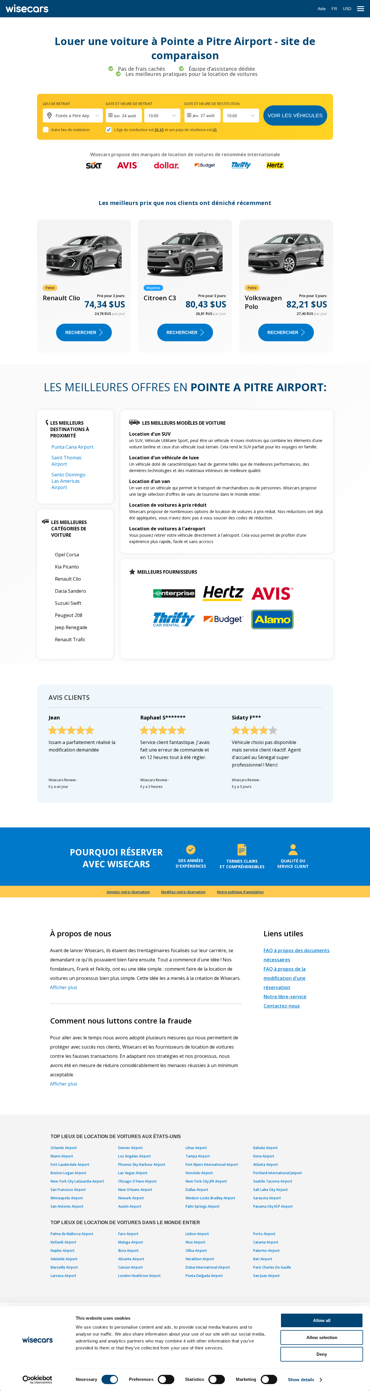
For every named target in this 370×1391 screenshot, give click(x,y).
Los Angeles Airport (134, 1156)
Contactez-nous (282, 1006)
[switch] (166, 1379)
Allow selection (321, 1337)
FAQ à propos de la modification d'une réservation (285, 978)
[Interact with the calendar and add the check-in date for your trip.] (124, 115)
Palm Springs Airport (203, 1206)
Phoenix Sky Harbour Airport (141, 1164)
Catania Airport (265, 1242)
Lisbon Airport (197, 1233)
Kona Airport (263, 1156)
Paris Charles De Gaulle (272, 1267)
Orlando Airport (64, 1147)
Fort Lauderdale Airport (70, 1164)
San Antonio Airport (67, 1206)
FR (334, 8)
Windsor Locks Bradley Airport (210, 1198)
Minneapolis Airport (67, 1198)
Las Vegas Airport (132, 1172)
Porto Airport (264, 1233)
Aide (322, 8)
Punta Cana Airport (72, 447)
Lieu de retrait (56, 103)
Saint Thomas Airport (66, 460)
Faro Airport (128, 1233)
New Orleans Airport (135, 1189)
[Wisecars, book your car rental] (27, 8)
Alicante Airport (131, 1258)
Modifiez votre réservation (183, 892)
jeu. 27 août (203, 115)
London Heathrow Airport (139, 1275)
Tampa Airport (198, 1156)
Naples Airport (63, 1250)
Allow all (321, 1320)
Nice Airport (196, 1242)
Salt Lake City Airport (270, 1189)
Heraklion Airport (200, 1258)
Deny (322, 1354)
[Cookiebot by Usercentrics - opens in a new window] (37, 1379)
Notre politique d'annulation (240, 892)
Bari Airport (262, 1258)
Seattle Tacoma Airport (272, 1181)
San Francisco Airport (68, 1189)
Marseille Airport (64, 1267)
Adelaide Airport (64, 1258)
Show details (301, 1379)
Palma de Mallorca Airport (72, 1233)
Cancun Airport (130, 1267)
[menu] (360, 8)
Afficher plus (63, 987)
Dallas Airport (197, 1189)
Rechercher (80, 332)
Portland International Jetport (277, 1172)
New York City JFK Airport (206, 1181)
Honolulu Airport (199, 1172)
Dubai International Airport (208, 1267)
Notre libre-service (285, 996)
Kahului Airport (265, 1147)
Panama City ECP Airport (273, 1206)
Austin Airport (129, 1206)
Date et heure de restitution (212, 103)
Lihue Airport (196, 1147)
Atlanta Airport (265, 1164)
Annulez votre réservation (128, 892)
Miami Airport (62, 1156)
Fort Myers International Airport (212, 1164)
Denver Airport (130, 1147)
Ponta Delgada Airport (204, 1275)
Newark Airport (131, 1198)
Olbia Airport (196, 1250)
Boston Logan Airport (68, 1172)
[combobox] (148, 115)
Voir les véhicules (295, 115)
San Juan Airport (266, 1275)
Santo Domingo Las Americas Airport (68, 481)
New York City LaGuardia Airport (77, 1181)
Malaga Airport (130, 1242)
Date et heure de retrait (129, 103)
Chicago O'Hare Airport (137, 1181)
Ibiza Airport (128, 1250)
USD (347, 8)
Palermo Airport (266, 1250)
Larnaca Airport (63, 1275)
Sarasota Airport (267, 1198)
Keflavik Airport (63, 1242)
